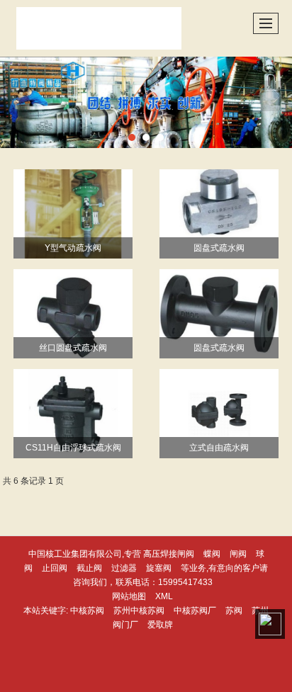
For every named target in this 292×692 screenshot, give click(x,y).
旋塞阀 (159, 568)
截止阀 (89, 568)
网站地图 (129, 596)
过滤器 (124, 568)
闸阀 (238, 554)
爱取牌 (160, 625)
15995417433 (185, 582)
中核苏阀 (87, 611)
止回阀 (54, 568)
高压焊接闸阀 (168, 554)
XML (164, 596)
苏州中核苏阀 (138, 611)
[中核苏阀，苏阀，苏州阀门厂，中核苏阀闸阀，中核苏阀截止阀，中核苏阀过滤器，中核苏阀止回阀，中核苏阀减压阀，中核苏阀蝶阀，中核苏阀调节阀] (146, 102)
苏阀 (233, 611)
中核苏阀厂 (195, 611)
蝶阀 (211, 554)
